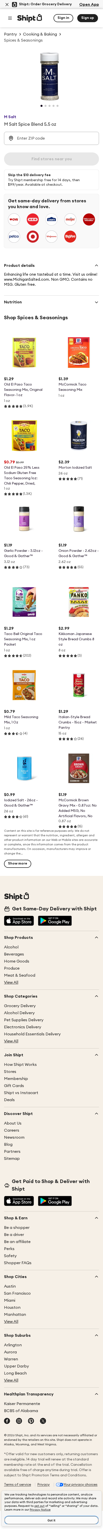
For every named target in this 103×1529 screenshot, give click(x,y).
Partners (12, 1152)
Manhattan (15, 1315)
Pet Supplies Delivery (24, 1020)
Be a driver (14, 1235)
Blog (8, 1144)
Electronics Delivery (22, 1027)
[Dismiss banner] (7, 5)
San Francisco (17, 1293)
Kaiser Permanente (22, 1404)
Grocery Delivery (20, 1006)
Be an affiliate (17, 1242)
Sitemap (12, 1159)
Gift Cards (14, 1086)
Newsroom (14, 1137)
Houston (12, 1307)
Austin (10, 1286)
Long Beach (15, 1373)
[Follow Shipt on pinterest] (31, 1421)
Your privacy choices (81, 1484)
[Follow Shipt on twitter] (43, 1421)
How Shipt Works (20, 1065)
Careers (11, 1130)
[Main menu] (10, 18)
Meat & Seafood (19, 975)
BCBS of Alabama (21, 1411)
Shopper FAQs (18, 1263)
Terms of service (17, 1484)
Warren (11, 1359)
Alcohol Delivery (19, 1013)
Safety (10, 1256)
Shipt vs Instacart (21, 1093)
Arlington (13, 1345)
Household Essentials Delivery (32, 1034)
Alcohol (11, 947)
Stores (10, 1072)
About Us (13, 1123)
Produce (12, 968)
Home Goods (16, 961)
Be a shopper (17, 1228)
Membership (16, 1079)
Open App (89, 5)
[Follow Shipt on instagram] (19, 1421)
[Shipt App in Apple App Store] (19, 921)
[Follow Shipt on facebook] (7, 1421)
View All (11, 982)
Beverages (14, 954)
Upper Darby (16, 1366)
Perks (9, 1249)
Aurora (10, 1352)
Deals (9, 1100)
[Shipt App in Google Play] (55, 921)
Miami (9, 1300)
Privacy (43, 1484)
